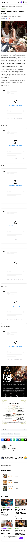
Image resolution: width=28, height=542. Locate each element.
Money (6, 6)
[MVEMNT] (4, 2)
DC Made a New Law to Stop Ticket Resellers (6, 511)
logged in (9, 467)
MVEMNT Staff (6, 514)
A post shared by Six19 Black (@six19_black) (15, 319)
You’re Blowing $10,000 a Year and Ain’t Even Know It (6, 532)
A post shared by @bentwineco (15, 239)
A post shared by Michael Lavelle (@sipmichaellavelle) (17, 118)
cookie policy (5, 538)
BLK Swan (10, 486)
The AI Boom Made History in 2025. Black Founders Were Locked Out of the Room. (21, 533)
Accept (20, 537)
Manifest (10, 480)
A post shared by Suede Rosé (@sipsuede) (15, 158)
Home (2, 6)
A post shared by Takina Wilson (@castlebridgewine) (17, 359)
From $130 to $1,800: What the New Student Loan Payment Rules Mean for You (20, 512)
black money (4, 433)
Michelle (5, 16)
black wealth (16, 433)
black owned (10, 433)
